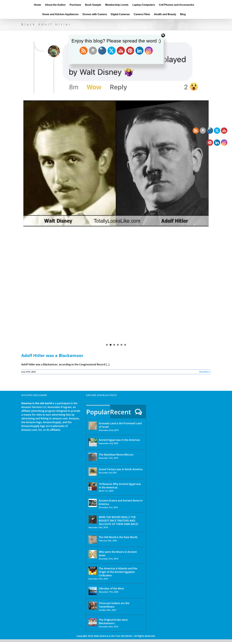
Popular (98, 412)
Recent (120, 412)
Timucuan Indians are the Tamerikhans (114, 604)
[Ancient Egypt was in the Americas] (93, 442)
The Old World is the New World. (118, 537)
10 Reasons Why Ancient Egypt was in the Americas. (120, 485)
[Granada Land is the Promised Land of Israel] (93, 426)
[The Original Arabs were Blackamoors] (93, 622)
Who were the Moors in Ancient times (118, 553)
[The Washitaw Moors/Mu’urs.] (93, 457)
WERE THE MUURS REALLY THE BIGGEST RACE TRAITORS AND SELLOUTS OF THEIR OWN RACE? (118, 520)
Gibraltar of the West (111, 588)
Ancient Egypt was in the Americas (119, 440)
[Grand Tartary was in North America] (93, 472)
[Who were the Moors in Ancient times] (93, 554)
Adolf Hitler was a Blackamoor (52, 355)
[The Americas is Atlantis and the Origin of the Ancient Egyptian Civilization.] (93, 571)
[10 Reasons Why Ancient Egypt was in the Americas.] (93, 486)
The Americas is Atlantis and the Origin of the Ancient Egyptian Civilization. (118, 572)
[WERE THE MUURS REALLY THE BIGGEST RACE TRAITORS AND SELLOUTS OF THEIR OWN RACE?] (93, 519)
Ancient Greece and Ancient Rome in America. (121, 502)
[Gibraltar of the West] (93, 591)
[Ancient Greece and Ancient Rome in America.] (93, 503)
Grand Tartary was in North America (121, 469)
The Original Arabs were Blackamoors (113, 621)
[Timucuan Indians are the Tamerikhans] (93, 605)
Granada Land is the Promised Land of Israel (120, 425)
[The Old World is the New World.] (93, 539)
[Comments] (138, 411)
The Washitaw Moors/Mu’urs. (116, 454)
